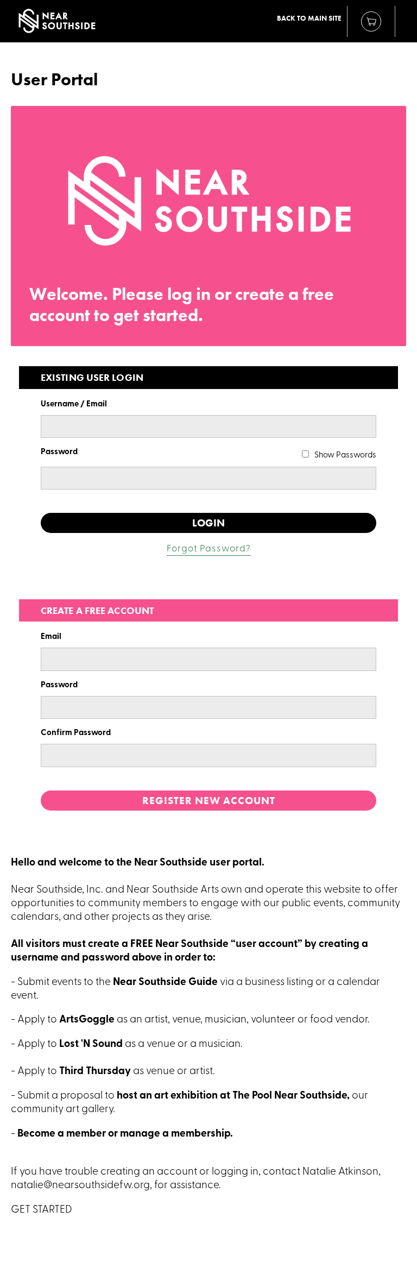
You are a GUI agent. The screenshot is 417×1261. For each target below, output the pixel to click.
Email (51, 637)
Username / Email (74, 404)
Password (59, 452)
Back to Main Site (309, 18)
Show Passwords (345, 455)
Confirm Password (76, 733)
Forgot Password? (209, 549)
